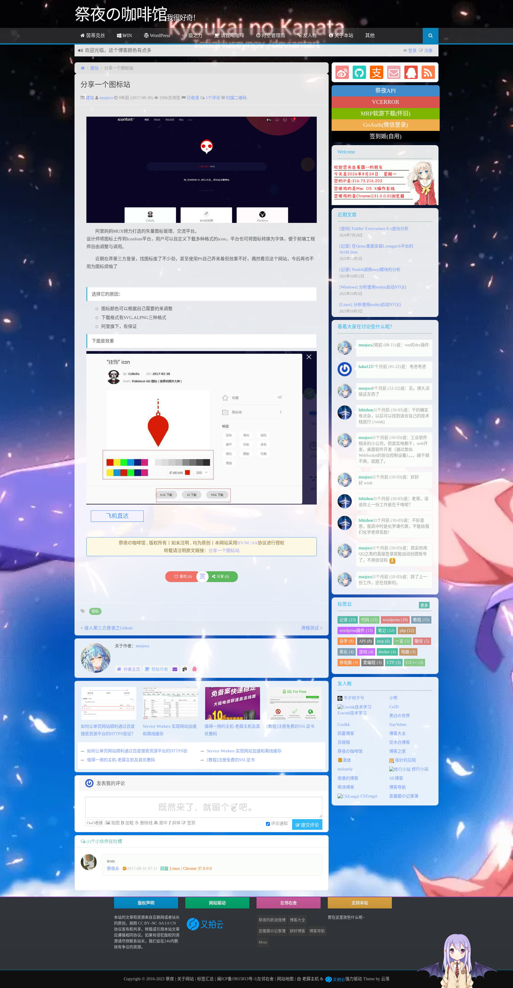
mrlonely (345, 769)
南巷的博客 (348, 778)
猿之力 (194, 35)
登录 (412, 50)
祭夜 (170, 979)
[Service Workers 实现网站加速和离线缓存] (170, 703)
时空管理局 (272, 35)
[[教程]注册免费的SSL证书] (294, 703)
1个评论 (213, 98)
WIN (126, 35)
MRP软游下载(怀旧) (385, 113)
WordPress (159, 35)
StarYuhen (397, 724)
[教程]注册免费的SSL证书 (231, 760)
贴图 (115, 823)
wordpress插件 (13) (356, 630)
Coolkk (344, 724)
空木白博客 (399, 742)
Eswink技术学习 (352, 713)
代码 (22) (369, 620)
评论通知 (279, 823)
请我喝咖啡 (231, 35)
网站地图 (285, 979)
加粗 (129, 823)
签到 (190, 823)
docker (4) (387, 652)
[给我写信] (175, 669)
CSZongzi (368, 796)
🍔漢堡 (344, 760)
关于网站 (185, 979)
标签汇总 (205, 979)
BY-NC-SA (247, 542)
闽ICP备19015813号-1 (236, 979)
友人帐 (309, 35)
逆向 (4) (366, 652)
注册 (428, 50)
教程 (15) (421, 620)
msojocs (106, 98)
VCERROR (385, 102)
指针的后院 (405, 760)
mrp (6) (383, 641)
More (263, 942)
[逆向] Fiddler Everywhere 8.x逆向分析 (373, 228)
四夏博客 (346, 733)
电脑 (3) (408, 652)
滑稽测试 (310, 628)
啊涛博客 (346, 787)
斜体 (175, 823)
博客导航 (397, 787)
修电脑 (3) (348, 662)
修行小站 (419, 769)
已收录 (193, 98)
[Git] (184, 669)
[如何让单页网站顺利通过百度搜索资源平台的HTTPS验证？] (108, 703)
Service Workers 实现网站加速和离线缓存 (244, 751)
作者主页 (132, 669)
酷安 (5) (422, 641)
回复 (164, 868)
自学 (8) (346, 641)
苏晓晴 (344, 742)
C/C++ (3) (414, 662)
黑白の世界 (399, 715)
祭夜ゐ (113, 868)
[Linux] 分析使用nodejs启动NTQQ (370, 304)
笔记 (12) (386, 630)
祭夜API (385, 91)
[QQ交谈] (194, 669)
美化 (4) (346, 652)
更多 (424, 605)
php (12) (407, 630)
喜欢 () (186, 577)
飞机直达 (117, 516)
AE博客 (396, 778)
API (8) (365, 641)
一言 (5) (402, 641)
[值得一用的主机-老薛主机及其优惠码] (232, 703)
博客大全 (397, 733)
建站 (94, 68)
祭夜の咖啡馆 (350, 751)
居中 (162, 823)
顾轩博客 (297, 931)
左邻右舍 (265, 979)
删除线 (146, 823)
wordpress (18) (395, 620)
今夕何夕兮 (353, 698)
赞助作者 (159, 669)
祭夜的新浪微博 (272, 920)
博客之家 (397, 751)
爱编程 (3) (372, 662)
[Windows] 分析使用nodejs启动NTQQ (372, 287)
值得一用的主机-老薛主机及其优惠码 (121, 760)
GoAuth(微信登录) (385, 125)
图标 (95, 611)
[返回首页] (83, 68)
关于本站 (343, 35)
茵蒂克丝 (95, 35)
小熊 (393, 698)
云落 (385, 979)
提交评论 (309, 825)
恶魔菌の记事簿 (403, 796)
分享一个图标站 (105, 84)
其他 (370, 35)
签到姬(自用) (385, 136)
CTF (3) (394, 662)
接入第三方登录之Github (108, 628)
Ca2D (394, 707)
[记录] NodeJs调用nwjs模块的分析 (369, 269)
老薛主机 (310, 979)
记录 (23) (347, 620)
